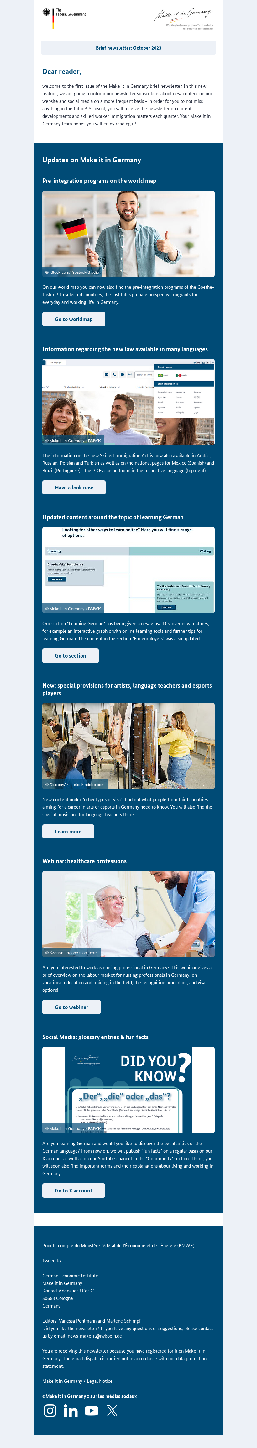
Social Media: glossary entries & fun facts (95, 1037)
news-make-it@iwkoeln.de (95, 1335)
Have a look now (74, 487)
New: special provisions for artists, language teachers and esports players (127, 689)
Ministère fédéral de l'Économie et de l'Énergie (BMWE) (137, 1245)
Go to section (70, 655)
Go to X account (73, 1190)
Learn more (68, 831)
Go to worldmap (74, 319)
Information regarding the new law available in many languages (125, 349)
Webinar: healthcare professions (84, 861)
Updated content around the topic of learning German (113, 517)
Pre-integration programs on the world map (99, 180)
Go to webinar (71, 1007)
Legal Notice (100, 1380)
